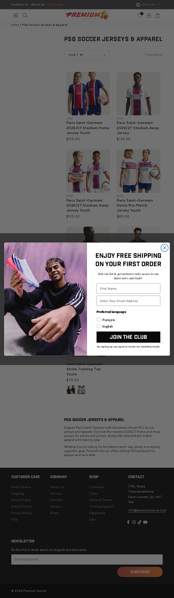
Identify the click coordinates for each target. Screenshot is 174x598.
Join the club (128, 337)
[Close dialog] (164, 247)
